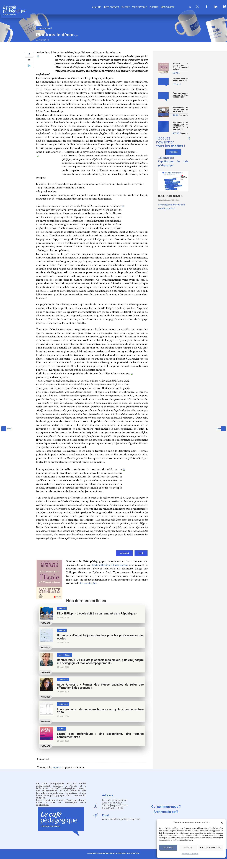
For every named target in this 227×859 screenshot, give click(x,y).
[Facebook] (207, 7)
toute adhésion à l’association (110, 565)
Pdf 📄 (141, 553)
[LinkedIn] (216, 7)
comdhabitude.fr (167, 208)
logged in (57, 767)
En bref (126, 7)
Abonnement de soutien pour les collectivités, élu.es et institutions (180, 126)
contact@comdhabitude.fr (171, 204)
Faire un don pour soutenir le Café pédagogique (180, 95)
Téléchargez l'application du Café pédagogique (173, 161)
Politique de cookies (190, 854)
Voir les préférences (211, 847)
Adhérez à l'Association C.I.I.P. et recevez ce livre (180, 66)
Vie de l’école (139, 7)
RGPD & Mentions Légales (105, 853)
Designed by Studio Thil (128, 853)
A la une (96, 7)
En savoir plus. (88, 583)
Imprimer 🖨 (124, 553)
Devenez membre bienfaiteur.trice (180, 80)
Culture (154, 7)
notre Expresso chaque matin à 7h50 (61, 801)
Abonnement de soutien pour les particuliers (180, 109)
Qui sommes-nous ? (166, 807)
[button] (221, 822)
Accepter (168, 847)
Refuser (188, 847)
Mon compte (167, 7)
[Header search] (190, 7)
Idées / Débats (111, 7)
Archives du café (166, 812)
